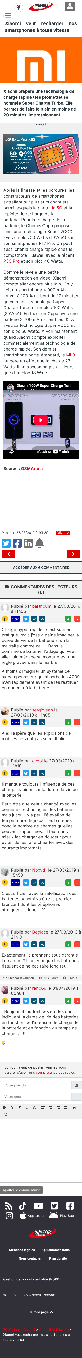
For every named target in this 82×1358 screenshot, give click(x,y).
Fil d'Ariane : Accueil (19, 1329)
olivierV (63, 533)
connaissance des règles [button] (55, 1072)
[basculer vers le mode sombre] (18, 7)
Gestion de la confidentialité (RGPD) (32, 1279)
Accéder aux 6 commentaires (41, 567)
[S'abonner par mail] (40, 546)
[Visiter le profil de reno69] (5, 989)
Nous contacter (30, 1258)
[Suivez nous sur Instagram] (10, 1215)
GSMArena (32, 468)
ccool (38, 760)
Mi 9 (70, 355)
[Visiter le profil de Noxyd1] (5, 871)
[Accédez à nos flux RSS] (9, 1206)
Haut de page (38, 1312)
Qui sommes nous (56, 1250)
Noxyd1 (40, 870)
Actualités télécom (54, 1329)
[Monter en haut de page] (42, 619)
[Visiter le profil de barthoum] (5, 607)
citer (15, 619)
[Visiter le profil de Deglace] (5, 933)
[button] (4, 1108)
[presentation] (4, 1108)
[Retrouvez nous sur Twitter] (55, 1206)
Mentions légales (22, 1250)
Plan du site (58, 1258)
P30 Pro (11, 261)
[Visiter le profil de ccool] (5, 762)
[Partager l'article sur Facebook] (18, 546)
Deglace (41, 932)
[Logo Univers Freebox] (41, 6)
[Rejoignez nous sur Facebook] (70, 1206)
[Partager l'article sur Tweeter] (7, 546)
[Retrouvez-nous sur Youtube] (39, 1206)
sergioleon (43, 709)
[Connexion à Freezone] (70, 6)
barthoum (42, 606)
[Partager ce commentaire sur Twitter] (26, 619)
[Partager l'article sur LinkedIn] (29, 546)
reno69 (40, 988)
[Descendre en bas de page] (34, 619)
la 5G (57, 207)
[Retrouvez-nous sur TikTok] (23, 1206)
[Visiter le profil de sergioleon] (5, 711)
